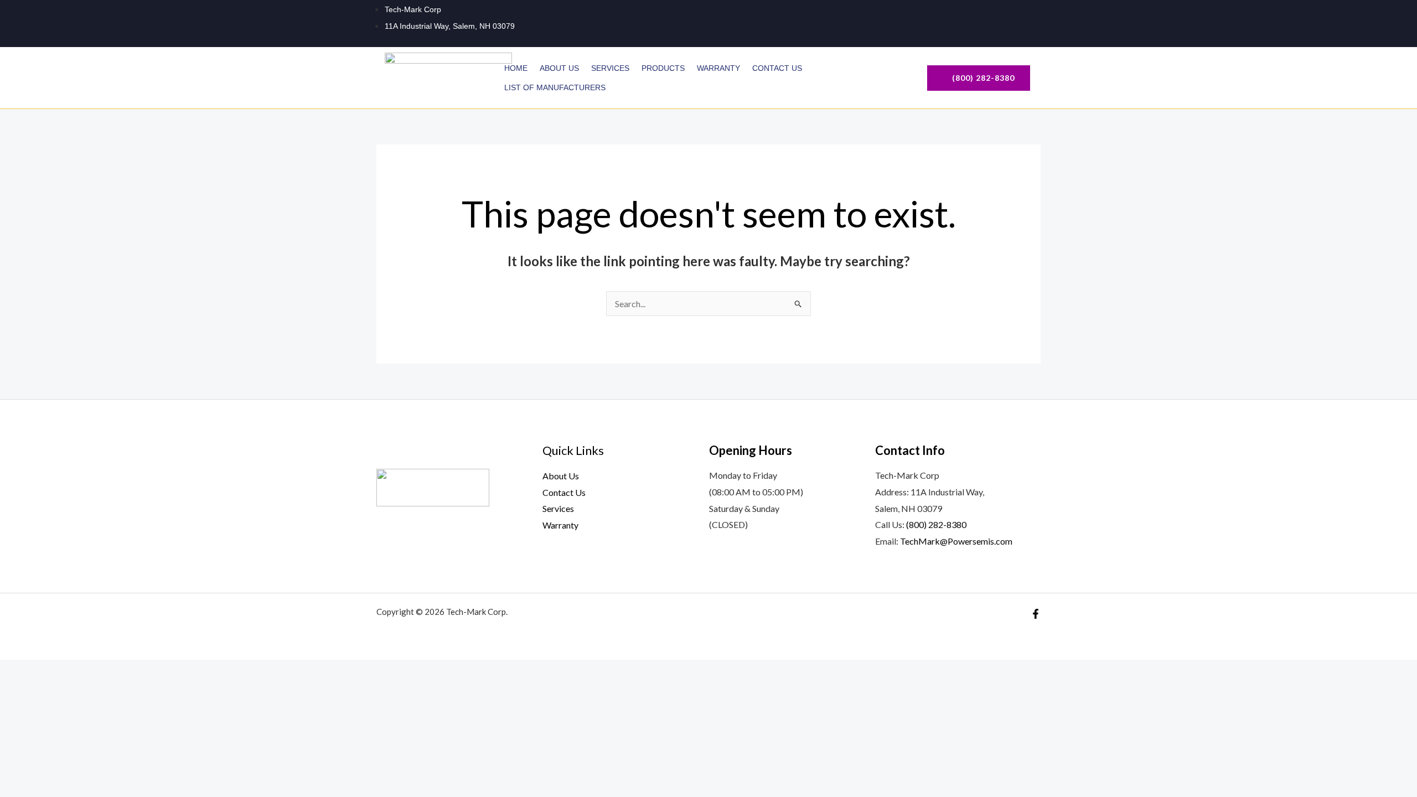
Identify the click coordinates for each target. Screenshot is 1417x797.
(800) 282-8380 (936, 524)
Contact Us (777, 68)
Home (516, 68)
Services (610, 68)
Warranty (718, 68)
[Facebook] (1023, 22)
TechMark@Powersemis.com (956, 541)
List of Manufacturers (556, 87)
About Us (559, 68)
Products (663, 68)
